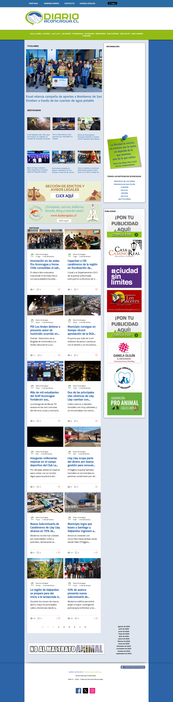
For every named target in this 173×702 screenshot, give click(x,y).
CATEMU (46, 34)
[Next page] (80, 627)
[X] (85, 690)
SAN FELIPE (125, 34)
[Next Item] (98, 71)
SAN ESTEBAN (113, 34)
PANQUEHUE (77, 34)
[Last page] (85, 627)
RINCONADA (100, 34)
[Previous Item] (30, 71)
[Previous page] (48, 627)
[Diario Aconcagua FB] (78, 690)
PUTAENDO (89, 34)
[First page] (42, 627)
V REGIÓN (86, 36)
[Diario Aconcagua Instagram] (92, 690)
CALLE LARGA (36, 34)
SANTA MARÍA (137, 34)
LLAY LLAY (55, 34)
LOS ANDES (66, 34)
